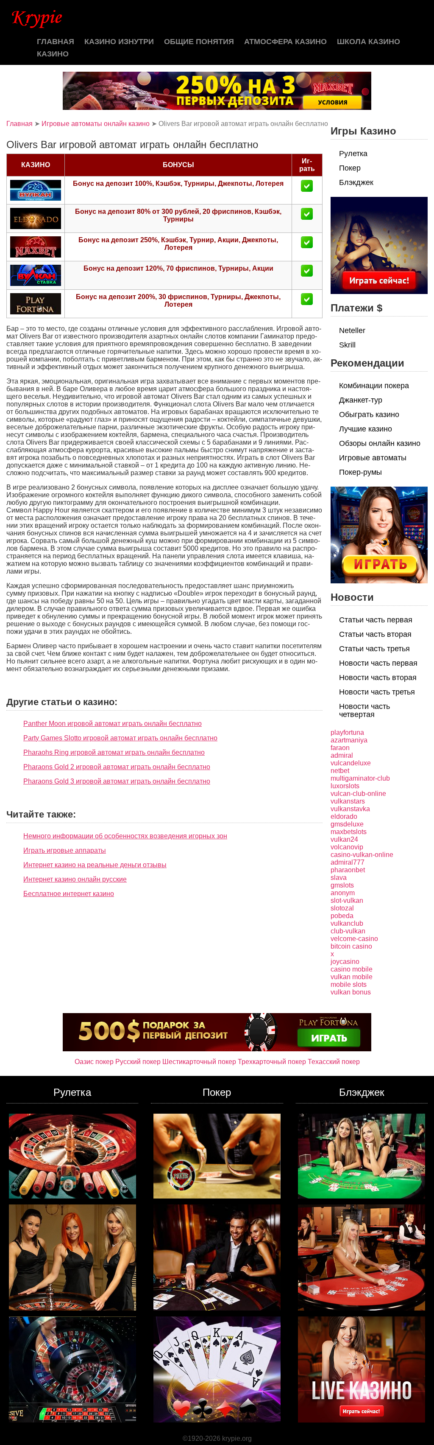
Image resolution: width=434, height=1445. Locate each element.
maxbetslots (349, 831)
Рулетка (353, 153)
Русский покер (138, 1061)
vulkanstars (348, 801)
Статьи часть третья (374, 648)
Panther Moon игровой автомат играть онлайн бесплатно (112, 723)
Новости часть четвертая (364, 710)
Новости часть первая (378, 663)
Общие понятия (199, 41)
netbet (340, 770)
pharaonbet (348, 870)
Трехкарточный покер (272, 1061)
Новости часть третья (377, 692)
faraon (340, 747)
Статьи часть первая (375, 620)
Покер (350, 168)
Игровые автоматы (372, 458)
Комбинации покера (374, 385)
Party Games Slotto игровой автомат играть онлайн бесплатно (120, 738)
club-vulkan (348, 931)
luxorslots (345, 786)
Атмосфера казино (285, 41)
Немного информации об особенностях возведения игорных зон (125, 836)
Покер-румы (360, 472)
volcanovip (347, 847)
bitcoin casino (351, 946)
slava (339, 877)
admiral (342, 755)
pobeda (342, 915)
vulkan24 (344, 839)
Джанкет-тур (360, 400)
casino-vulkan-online (362, 854)
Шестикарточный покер (199, 1061)
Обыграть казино (369, 414)
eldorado (344, 816)
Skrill (347, 345)
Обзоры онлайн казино (379, 443)
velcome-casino (354, 938)
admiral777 (347, 862)
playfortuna (347, 732)
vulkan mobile (352, 976)
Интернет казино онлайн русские (75, 879)
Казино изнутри (119, 41)
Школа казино (368, 41)
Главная (55, 41)
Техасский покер (334, 1061)
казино (53, 54)
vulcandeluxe (351, 763)
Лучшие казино (365, 429)
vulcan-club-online (358, 793)
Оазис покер (94, 1061)
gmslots (342, 885)
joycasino (345, 961)
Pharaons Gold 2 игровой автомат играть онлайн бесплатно (116, 766)
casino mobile (352, 969)
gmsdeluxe (347, 824)
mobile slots (349, 984)
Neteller (352, 330)
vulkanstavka (350, 808)
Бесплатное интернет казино (68, 893)
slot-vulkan (347, 900)
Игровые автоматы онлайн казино (96, 123)
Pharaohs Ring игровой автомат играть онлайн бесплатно (114, 752)
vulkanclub (347, 923)
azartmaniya (349, 740)
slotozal (342, 908)
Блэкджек (356, 182)
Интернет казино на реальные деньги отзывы (95, 864)
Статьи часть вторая (375, 634)
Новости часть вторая (378, 677)
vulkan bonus (351, 992)
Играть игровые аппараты (64, 850)
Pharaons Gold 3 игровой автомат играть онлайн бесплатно (116, 781)
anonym (343, 892)
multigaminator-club (360, 778)
